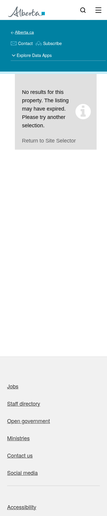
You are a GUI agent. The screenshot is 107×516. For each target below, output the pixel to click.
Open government (28, 420)
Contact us (20, 455)
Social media (22, 472)
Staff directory (23, 403)
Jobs (12, 386)
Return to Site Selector (49, 141)
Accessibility (21, 507)
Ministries (18, 438)
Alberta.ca (24, 32)
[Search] (83, 10)
